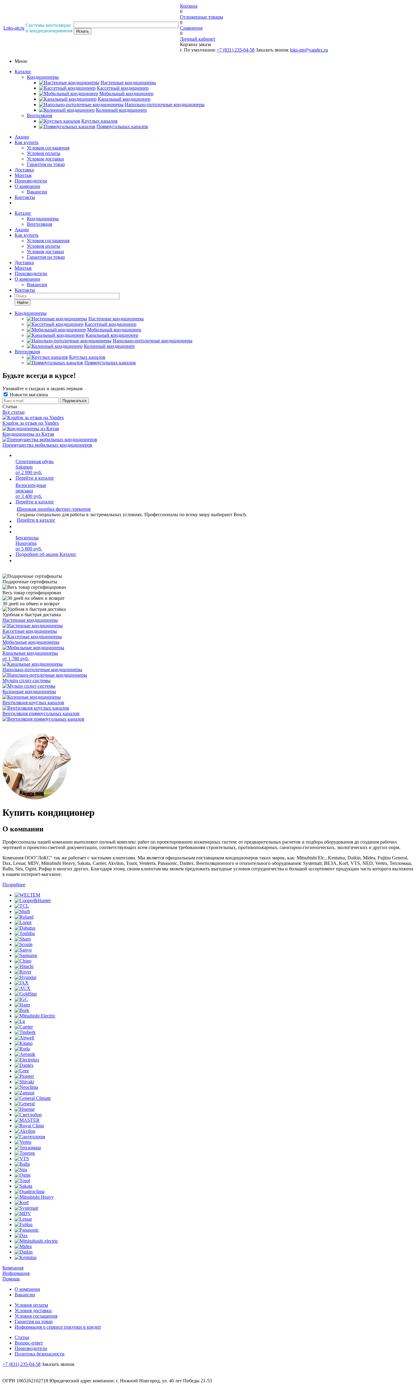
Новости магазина (28, 394)
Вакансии (37, 191)
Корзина (188, 6)
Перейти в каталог (35, 478)
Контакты (25, 197)
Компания (12, 1267)
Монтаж (23, 175)
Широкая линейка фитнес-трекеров (54, 509)
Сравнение (191, 28)
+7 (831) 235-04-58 (236, 49)
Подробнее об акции (38, 554)
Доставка (24, 169)
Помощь (11, 1278)
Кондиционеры (43, 77)
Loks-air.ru (13, 28)
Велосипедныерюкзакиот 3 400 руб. (31, 491)
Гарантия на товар (46, 164)
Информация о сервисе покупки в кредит (58, 1327)
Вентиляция (39, 115)
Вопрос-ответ (29, 1342)
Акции (22, 136)
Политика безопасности (40, 1353)
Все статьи (13, 412)
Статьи (22, 1337)
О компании (27, 186)
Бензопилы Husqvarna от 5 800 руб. (29, 543)
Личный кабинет (197, 38)
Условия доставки (45, 158)
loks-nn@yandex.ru (309, 49)
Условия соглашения (48, 147)
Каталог (23, 71)
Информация (16, 1273)
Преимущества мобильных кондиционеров (47, 445)
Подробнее (13, 884)
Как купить (26, 142)
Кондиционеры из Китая (28, 434)
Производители (31, 180)
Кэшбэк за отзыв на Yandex (30, 423)
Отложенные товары (201, 17)
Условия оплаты (43, 153)
